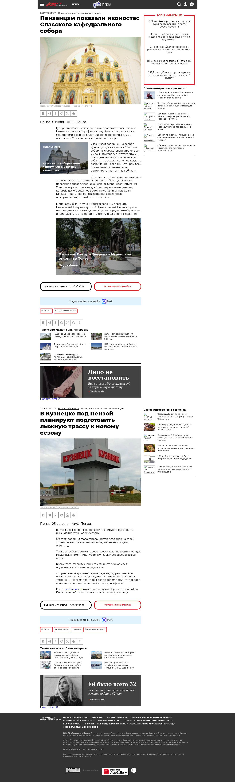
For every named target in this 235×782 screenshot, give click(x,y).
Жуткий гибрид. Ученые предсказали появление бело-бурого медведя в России (176, 105)
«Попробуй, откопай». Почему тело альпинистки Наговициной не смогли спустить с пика (175, 95)
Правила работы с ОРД (109, 721)
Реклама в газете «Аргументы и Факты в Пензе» (149, 721)
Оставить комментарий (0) (117, 286)
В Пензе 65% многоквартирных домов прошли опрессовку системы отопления (119, 655)
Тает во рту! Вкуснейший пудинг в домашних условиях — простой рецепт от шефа (174, 427)
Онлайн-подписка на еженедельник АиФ (151, 717)
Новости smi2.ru (50, 398)
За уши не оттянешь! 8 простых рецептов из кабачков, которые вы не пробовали (176, 448)
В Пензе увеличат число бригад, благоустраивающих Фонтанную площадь (120, 346)
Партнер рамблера (90, 770)
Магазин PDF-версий (117, 717)
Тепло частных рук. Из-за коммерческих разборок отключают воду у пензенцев (68, 655)
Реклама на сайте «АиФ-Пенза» (79, 721)
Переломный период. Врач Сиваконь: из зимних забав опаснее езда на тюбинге (67, 665)
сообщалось (73, 589)
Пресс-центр (97, 717)
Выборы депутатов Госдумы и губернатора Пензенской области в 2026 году (136, 724)
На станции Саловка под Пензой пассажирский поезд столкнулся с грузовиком (169, 37)
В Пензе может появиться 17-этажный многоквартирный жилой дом (169, 62)
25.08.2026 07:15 (48, 408)
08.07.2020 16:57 (48, 13)
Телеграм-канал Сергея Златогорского (59, 507)
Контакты (89, 724)
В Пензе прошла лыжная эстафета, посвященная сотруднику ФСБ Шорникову (119, 665)
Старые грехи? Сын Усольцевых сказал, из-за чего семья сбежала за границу (175, 437)
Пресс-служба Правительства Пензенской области (66, 106)
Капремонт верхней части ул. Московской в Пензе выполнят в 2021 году (120, 336)
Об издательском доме (75, 717)
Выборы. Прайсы (71, 724)
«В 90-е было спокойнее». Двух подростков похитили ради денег (174, 457)
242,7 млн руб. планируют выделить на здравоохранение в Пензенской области (169, 75)
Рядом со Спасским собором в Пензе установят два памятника (70, 335)
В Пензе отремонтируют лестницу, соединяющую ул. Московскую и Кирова (68, 357)
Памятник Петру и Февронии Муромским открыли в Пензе (95, 256)
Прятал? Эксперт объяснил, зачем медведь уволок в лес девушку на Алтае (174, 127)
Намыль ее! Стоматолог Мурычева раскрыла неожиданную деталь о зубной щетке (174, 469)
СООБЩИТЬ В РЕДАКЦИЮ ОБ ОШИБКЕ (80, 727)
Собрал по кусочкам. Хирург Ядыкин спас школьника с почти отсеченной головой (176, 137)
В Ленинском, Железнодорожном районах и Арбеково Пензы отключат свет (169, 50)
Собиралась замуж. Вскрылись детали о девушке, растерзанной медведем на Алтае (173, 116)
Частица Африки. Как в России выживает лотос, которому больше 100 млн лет (175, 416)
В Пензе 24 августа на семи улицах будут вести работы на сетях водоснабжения (169, 24)
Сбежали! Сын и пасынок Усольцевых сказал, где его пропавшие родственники (176, 148)
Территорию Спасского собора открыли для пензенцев (69, 345)
